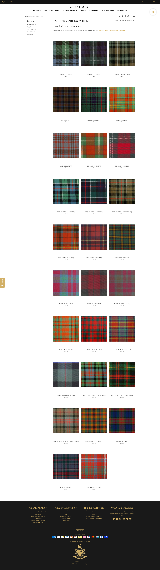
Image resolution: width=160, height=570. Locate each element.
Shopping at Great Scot (66, 516)
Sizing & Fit (94, 514)
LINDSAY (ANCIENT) (66, 304)
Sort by (116, 20)
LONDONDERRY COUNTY (94, 441)
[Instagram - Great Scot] (125, 16)
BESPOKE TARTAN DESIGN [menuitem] (89, 10)
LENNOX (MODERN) (122, 166)
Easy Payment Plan (38, 522)
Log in (138, 2)
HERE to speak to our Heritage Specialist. (112, 30)
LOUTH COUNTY (66, 487)
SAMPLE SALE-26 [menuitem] (122, 10)
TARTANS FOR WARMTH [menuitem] (69, 10)
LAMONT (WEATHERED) (122, 74)
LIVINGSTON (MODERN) (94, 349)
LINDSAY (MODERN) (94, 304)
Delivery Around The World (38, 520)
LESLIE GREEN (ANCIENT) (66, 212)
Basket (155, 2)
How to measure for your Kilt (94, 516)
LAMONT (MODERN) (94, 74)
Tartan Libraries (31, 29)
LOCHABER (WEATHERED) (66, 395)
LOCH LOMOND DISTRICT (122, 349)
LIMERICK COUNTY (122, 258)
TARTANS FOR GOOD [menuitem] (51, 10)
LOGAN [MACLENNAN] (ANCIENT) (93, 395)
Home (27, 16)
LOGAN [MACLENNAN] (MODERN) (122, 395)
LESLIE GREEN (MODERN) (94, 212)
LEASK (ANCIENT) (122, 120)
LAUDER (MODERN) (94, 120)
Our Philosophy (38, 518)
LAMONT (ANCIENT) (66, 74)
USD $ (11, 2)
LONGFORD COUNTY (122, 441)
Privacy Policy (66, 520)
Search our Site (31, 32)
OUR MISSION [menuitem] (37, 10)
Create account (145, 2)
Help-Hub (30, 27)
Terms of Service (65, 518)
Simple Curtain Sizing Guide (94, 518)
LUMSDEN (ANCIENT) (94, 487)
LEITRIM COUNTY (66, 166)
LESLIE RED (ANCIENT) (66, 258)
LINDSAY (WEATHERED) (122, 304)
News (66, 514)
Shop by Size (30, 24)
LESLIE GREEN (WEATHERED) (122, 212)
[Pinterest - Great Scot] (128, 16)
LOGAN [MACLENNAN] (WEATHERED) (66, 441)
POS (73, 564)
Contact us (30, 34)
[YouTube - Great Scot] (134, 16)
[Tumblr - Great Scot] (131, 16)
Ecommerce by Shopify (82, 564)
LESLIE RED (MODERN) (94, 258)
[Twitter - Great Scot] (120, 16)
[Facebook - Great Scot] (123, 16)
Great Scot (82, 562)
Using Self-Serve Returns (38, 516)
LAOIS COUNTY (66, 120)
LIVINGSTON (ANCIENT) (66, 349)
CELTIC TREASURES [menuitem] (107, 10)
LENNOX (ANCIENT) (94, 166)
